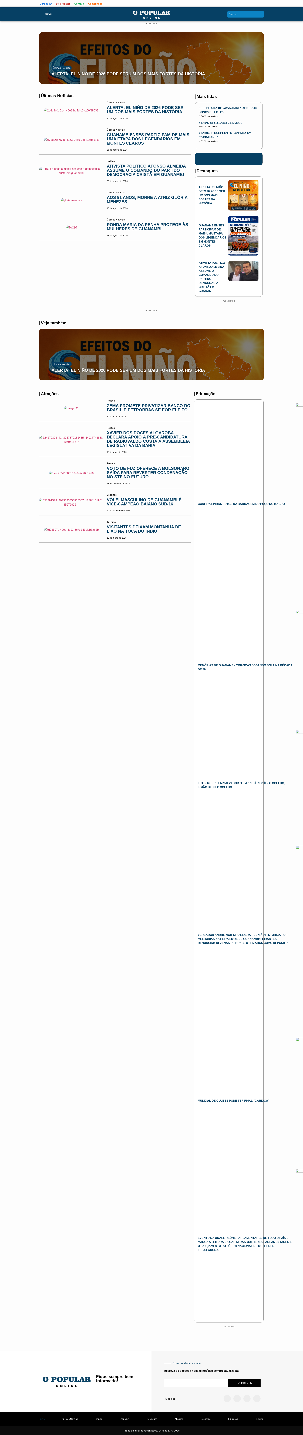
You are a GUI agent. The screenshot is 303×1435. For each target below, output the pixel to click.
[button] (41, 57)
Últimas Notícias (61, 67)
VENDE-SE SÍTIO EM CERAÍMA (220, 122)
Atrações (179, 1419)
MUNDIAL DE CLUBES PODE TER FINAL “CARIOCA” (234, 1100)
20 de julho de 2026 (116, 416)
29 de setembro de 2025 (118, 510)
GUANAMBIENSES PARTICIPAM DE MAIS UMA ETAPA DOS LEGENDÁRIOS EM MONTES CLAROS (148, 138)
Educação (233, 1419)
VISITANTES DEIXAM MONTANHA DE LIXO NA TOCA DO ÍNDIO (144, 529)
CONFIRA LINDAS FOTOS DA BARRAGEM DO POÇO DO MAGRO (241, 503)
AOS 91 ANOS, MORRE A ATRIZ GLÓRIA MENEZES (147, 199)
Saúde (99, 1419)
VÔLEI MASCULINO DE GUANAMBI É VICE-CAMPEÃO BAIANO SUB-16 (144, 501)
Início (42, 1419)
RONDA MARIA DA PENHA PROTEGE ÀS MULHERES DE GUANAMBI (147, 226)
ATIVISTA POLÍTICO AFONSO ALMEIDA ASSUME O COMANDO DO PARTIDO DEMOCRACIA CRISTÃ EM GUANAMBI (146, 170)
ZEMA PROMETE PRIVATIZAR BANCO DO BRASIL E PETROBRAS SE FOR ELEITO (148, 407)
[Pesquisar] (262, 14)
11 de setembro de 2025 (118, 483)
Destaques (152, 1419)
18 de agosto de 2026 (117, 208)
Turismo (259, 1419)
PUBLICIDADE (151, 24)
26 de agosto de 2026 (117, 118)
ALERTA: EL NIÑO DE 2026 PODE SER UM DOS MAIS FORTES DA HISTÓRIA (128, 74)
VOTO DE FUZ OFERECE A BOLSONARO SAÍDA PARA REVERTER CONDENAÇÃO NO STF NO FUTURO (148, 472)
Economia (124, 1419)
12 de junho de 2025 (117, 538)
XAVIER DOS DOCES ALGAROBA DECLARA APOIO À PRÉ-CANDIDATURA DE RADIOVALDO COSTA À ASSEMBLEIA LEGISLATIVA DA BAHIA (148, 439)
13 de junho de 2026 (117, 452)
